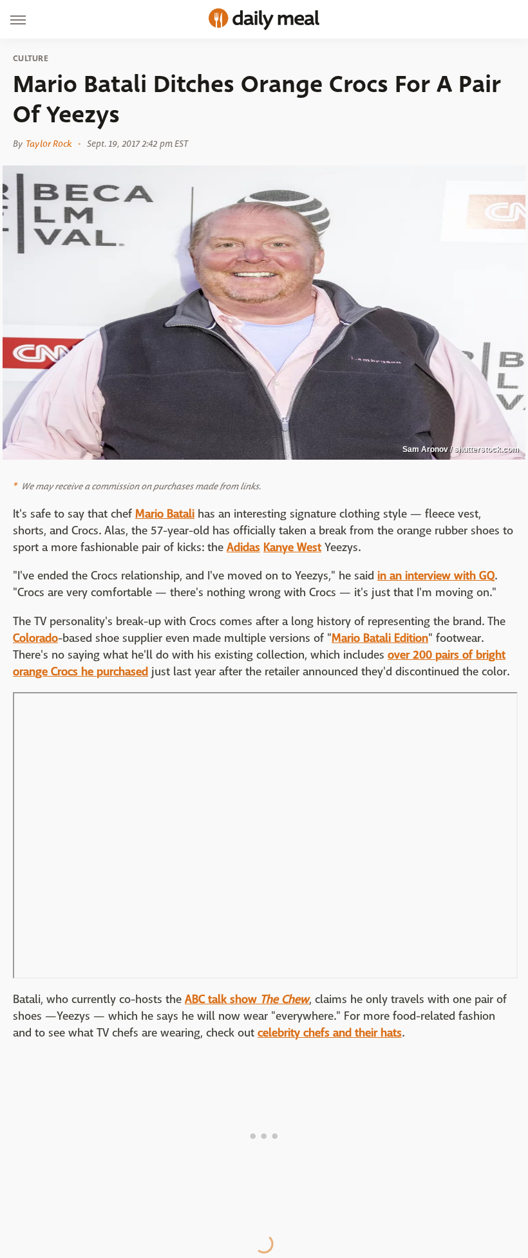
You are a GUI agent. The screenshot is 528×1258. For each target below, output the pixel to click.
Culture (30, 58)
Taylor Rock (48, 143)
